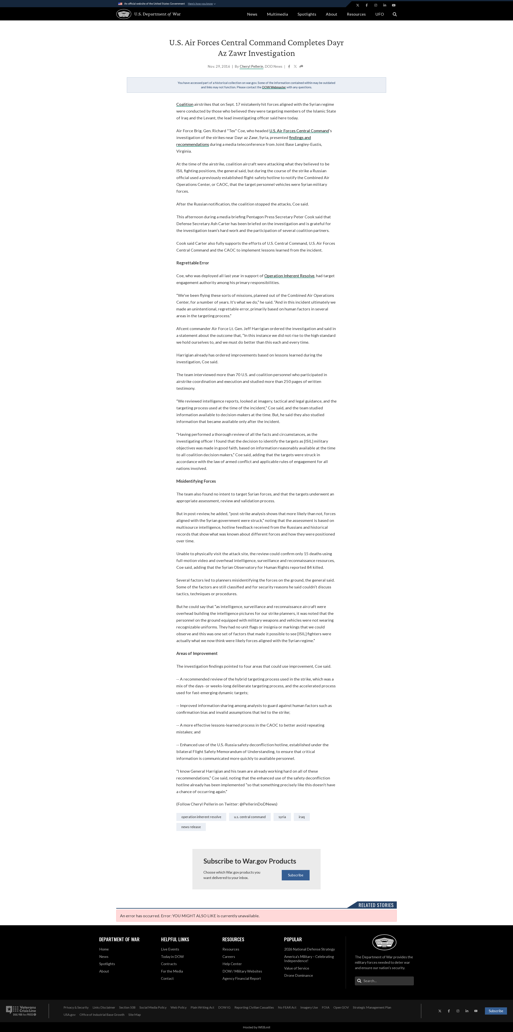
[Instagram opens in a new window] (376, 5)
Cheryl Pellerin (251, 66)
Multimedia (277, 14)
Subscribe (295, 875)
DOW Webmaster (274, 87)
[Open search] (395, 13)
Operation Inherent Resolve (201, 817)
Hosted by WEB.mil (256, 1027)
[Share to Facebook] (289, 67)
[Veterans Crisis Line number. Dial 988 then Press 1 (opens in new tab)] (21, 1011)
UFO (379, 14)
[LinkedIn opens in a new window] (385, 5)
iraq (302, 817)
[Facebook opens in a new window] (367, 5)
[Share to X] (296, 67)
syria (282, 817)
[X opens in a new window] (358, 5)
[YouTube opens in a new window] (394, 5)
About (331, 14)
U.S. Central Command (250, 817)
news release (191, 827)
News (252, 14)
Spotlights (307, 14)
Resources (356, 14)
